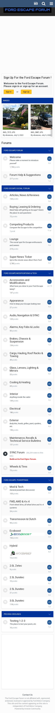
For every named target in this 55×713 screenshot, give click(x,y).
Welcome (15, 157)
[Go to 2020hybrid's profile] (49, 468)
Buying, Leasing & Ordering (25, 206)
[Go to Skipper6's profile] (49, 196)
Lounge (14, 239)
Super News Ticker (21, 256)
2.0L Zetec (16, 565)
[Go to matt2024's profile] (49, 590)
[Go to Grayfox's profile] (49, 240)
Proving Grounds (12, 614)
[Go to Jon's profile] (49, 328)
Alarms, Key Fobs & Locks (24, 326)
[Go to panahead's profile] (49, 547)
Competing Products (22, 224)
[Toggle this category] (49, 150)
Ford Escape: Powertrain (16, 480)
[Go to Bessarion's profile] (49, 383)
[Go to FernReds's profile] (49, 578)
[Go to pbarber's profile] (49, 439)
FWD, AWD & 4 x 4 (19, 501)
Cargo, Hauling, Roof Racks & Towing (26, 355)
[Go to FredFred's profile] (49, 503)
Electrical (15, 408)
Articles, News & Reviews (24, 195)
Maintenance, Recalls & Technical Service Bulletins (25, 439)
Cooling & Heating (20, 382)
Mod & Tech (16, 486)
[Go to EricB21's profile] (49, 316)
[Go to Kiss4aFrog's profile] (49, 281)
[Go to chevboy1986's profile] (49, 225)
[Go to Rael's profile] (49, 158)
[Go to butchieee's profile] (49, 369)
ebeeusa (9, 135)
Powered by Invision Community (27, 709)
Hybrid (13, 545)
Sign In (8, 92)
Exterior (14, 420)
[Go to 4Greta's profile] (49, 208)
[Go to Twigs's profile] (49, 532)
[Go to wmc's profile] (49, 354)
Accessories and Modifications (19, 281)
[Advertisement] (27, 45)
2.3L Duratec (17, 577)
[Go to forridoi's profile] (49, 340)
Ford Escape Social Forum (17, 188)
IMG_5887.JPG (37, 132)
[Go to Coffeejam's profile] (49, 520)
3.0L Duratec (17, 600)
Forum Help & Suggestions (25, 174)
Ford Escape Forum (13, 150)
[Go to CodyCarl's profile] (49, 302)
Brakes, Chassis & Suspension (20, 340)
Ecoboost (15, 530)
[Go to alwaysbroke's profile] (49, 567)
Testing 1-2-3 (17, 620)
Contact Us (27, 695)
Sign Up (26, 92)
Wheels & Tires (18, 466)
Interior (14, 393)
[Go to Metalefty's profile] (49, 395)
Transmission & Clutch (23, 519)
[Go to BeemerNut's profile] (49, 602)
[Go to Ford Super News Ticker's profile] (49, 258)
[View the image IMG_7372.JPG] (15, 117)
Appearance (17, 300)
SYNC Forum (17, 452)
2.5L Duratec (17, 588)
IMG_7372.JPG (9, 132)
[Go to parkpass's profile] (49, 176)
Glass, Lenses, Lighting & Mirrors (24, 369)
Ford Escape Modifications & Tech (20, 273)
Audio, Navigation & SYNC (24, 315)
